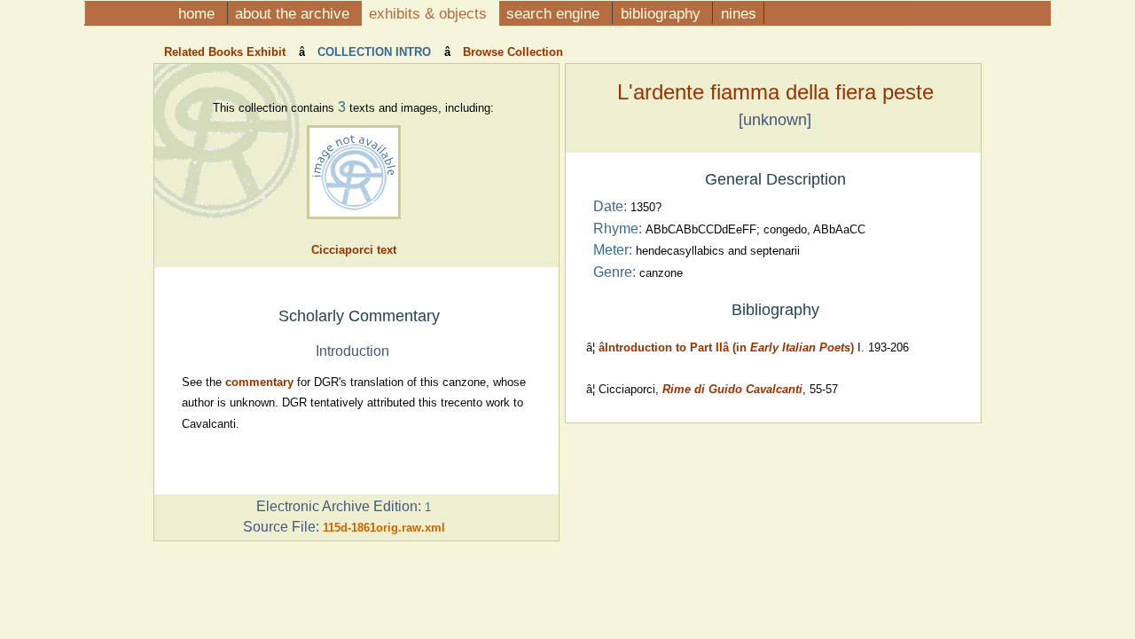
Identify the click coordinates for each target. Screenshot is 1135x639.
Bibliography (663, 13)
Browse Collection (511, 52)
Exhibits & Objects (430, 13)
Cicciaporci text (353, 249)
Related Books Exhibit (226, 52)
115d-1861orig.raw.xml (384, 527)
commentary (259, 382)
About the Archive (294, 13)
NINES (738, 13)
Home (198, 13)
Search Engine (555, 13)
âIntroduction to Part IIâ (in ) (726, 347)
